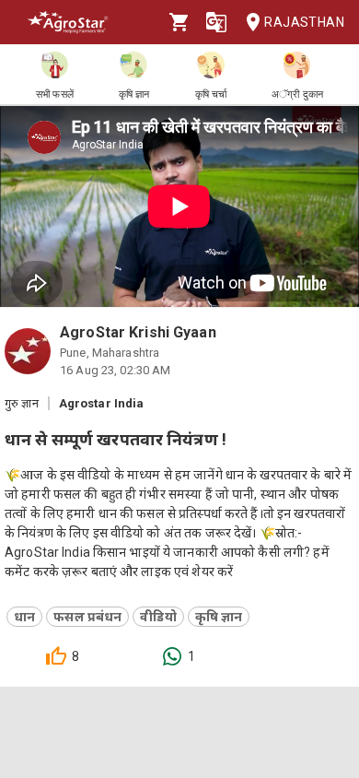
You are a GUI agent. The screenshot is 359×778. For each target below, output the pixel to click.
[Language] (216, 22)
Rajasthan (304, 22)
